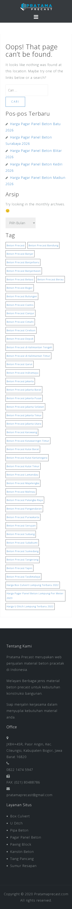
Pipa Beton (19, 830)
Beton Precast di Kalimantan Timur (28, 355)
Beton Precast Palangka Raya (25, 500)
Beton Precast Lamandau (22, 474)
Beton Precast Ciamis (20, 305)
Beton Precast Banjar (20, 253)
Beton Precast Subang (21, 534)
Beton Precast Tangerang (22, 559)
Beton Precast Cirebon (21, 330)
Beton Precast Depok (20, 338)
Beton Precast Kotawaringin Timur (28, 440)
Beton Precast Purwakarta (23, 517)
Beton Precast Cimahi (20, 321)
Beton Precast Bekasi (20, 279)
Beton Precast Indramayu (23, 372)
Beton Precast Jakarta (20, 381)
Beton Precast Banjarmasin (24, 271)
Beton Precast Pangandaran (24, 508)
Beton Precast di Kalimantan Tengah (29, 347)
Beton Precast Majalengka (23, 483)
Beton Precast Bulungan (22, 296)
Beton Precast (16, 245)
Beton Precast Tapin (19, 568)
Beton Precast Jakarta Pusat (24, 398)
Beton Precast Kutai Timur (23, 466)
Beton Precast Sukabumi (22, 542)
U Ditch (16, 823)
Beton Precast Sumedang (23, 551)
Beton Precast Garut (19, 364)
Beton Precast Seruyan (21, 525)
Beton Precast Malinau (21, 491)
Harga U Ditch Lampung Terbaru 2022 (30, 606)
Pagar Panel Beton (25, 837)
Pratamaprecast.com (51, 894)
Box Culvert (20, 816)
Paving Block (20, 844)
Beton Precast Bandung (43, 245)
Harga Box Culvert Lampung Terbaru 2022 (33, 585)
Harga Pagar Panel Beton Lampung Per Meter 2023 (35, 596)
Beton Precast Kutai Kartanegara (27, 457)
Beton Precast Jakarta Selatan (25, 406)
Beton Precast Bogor (20, 287)
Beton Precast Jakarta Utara (24, 423)
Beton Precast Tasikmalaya (23, 576)
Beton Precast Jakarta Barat (24, 389)
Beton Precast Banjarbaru (23, 262)
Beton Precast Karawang (22, 432)
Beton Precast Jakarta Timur (24, 415)
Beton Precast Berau (50, 279)
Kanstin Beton (22, 851)
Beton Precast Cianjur (20, 313)
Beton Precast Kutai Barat (23, 449)
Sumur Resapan (23, 865)
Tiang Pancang (22, 858)
